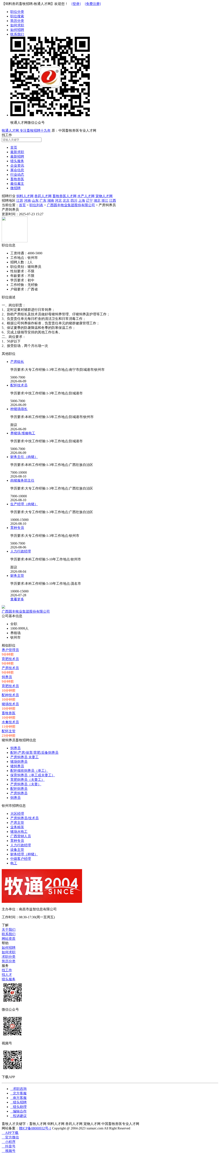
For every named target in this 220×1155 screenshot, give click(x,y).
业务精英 (17, 827)
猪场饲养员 (19, 761)
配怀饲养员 (19, 788)
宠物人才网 (104, 196)
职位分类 (17, 12)
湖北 (97, 200)
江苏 (19, 200)
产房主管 (17, 822)
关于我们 (8, 929)
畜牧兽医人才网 (64, 196)
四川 (73, 200)
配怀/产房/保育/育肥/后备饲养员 (34, 752)
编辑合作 (18, 1111)
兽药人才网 (43, 196)
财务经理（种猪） (24, 854)
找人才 (7, 974)
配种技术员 (10, 695)
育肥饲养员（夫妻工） (27, 779)
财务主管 (17, 575)
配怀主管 (8, 731)
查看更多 (17, 599)
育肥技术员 (10, 659)
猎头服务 (8, 979)
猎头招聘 (18, 1102)
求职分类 (8, 956)
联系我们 (17, 34)
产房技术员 (10, 668)
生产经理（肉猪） (24, 504)
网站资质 (8, 938)
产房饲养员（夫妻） (25, 784)
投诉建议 (18, 1116)
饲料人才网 (25, 196)
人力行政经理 (20, 551)
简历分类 (17, 21)
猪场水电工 (19, 831)
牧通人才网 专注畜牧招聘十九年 (26, 130)
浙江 (104, 200)
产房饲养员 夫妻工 (24, 757)
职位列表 (36, 205)
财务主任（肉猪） (24, 457)
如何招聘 (17, 30)
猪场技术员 (10, 704)
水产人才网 (86, 196)
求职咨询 (18, 1089)
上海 (81, 200)
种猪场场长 (19, 409)
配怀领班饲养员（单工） (29, 770)
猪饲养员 (17, 766)
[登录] (76, 4)
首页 (22, 205)
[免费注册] (93, 4)
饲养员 (7, 677)
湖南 (50, 200)
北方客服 (18, 1093)
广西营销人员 (20, 836)
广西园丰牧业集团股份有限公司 (71, 205)
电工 (13, 863)
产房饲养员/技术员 (24, 818)
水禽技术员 (10, 722)
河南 (27, 200)
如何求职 (17, 25)
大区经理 (17, 813)
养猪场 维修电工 (22, 433)
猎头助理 (18, 1107)
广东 (43, 200)
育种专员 (17, 527)
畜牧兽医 (8, 713)
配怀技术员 (19, 385)
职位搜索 (17, 16)
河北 (58, 200)
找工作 (7, 970)
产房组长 (17, 361)
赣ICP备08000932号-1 (35, 1128)
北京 (66, 200)
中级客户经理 (20, 859)
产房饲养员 (19, 793)
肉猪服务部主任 (22, 480)
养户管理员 (10, 650)
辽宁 (89, 200)
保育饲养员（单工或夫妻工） (32, 775)
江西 (112, 200)
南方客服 (18, 1098)
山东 (35, 200)
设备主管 (17, 849)
